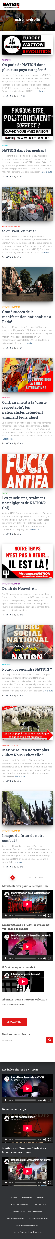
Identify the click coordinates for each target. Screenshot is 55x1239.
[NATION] (12, 5)
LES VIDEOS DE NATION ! (38, 1219)
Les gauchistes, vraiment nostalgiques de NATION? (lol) (24, 503)
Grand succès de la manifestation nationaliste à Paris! (26, 316)
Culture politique (10, 745)
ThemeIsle (37, 1232)
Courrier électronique (13, 1004)
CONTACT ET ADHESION (18, 1205)
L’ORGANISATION (39, 1205)
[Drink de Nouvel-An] (27, 561)
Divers (5, 493)
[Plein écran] (49, 915)
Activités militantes (11, 226)
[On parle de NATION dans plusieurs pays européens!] (27, 44)
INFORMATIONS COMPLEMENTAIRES (27, 1212)
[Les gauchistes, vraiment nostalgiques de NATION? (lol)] (27, 471)
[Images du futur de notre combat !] (27, 808)
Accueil (14, 1198)
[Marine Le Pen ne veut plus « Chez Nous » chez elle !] (27, 723)
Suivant (38, 878)
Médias (5, 146)
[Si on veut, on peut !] (27, 204)
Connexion (27, 1198)
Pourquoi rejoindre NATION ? (27, 669)
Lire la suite (40, 91)
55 (30, 878)
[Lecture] (5, 915)
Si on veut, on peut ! (19, 231)
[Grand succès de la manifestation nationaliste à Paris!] (27, 284)
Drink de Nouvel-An (19, 588)
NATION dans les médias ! (24, 150)
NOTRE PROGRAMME (15, 1219)
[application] (27, 904)
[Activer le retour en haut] (49, 1233)
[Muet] (44, 915)
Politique (6, 60)
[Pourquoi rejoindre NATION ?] (27, 642)
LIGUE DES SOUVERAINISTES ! (27, 1226)
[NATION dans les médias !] (27, 123)
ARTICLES (40, 1198)
